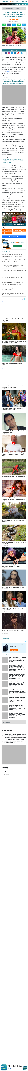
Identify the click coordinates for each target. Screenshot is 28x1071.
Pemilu (23, 230)
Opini (23, 4)
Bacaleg (3, 230)
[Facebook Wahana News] (6, 53)
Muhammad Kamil (17, 230)
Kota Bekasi (9, 230)
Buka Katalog (14, 650)
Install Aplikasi (17, 246)
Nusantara (8, 4)
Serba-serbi (18, 4)
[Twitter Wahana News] (12, 53)
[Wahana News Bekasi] (11, 1)
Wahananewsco (8, 233)
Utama (3, 4)
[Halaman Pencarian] (26, 1)
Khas (13, 4)
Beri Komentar (15, 236)
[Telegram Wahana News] (22, 53)
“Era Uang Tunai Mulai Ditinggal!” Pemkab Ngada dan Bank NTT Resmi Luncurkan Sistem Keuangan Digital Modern (14, 272)
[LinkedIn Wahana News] (15, 53)
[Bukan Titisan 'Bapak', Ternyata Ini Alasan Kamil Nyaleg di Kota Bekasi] (14, 35)
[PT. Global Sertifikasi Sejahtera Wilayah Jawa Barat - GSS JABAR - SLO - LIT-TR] (14, 95)
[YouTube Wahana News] (18, 53)
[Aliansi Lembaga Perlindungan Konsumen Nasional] (14, 754)
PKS (7, 71)
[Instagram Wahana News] (9, 53)
